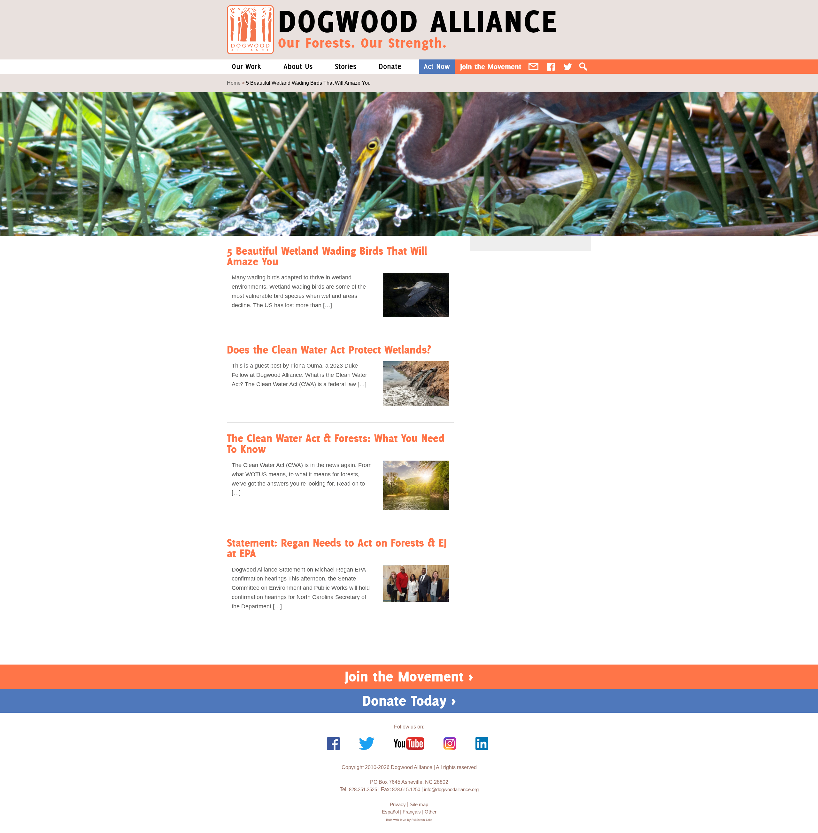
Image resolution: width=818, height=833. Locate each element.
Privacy (398, 804)
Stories (345, 66)
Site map (419, 804)
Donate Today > (409, 701)
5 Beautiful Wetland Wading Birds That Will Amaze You (327, 256)
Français (412, 811)
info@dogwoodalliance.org (451, 789)
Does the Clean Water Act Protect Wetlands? (329, 349)
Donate (390, 66)
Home (234, 83)
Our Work (246, 66)
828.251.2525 (363, 789)
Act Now (437, 66)
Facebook (551, 66)
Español (390, 811)
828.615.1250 (406, 789)
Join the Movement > (409, 676)
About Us (298, 66)
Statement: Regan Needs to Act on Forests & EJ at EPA (337, 548)
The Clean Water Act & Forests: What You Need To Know (335, 443)
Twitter (567, 66)
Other (430, 811)
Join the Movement (490, 66)
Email (533, 66)
